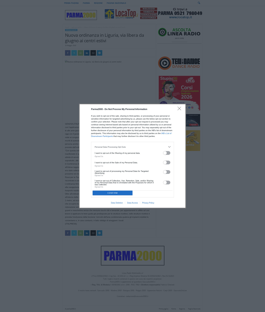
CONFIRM (113, 193)
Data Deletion (117, 203)
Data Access (132, 203)
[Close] (180, 109)
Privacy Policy (148, 203)
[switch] (166, 153)
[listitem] (132, 146)
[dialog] (132, 156)
